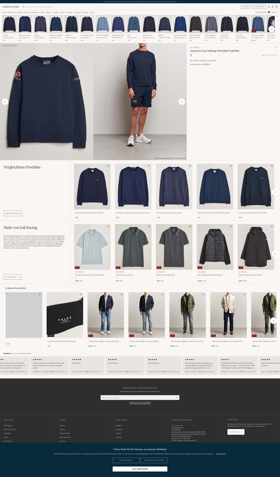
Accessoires (35, 12)
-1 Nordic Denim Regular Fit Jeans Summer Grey (186, 341)
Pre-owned (84, 12)
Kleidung (20, 12)
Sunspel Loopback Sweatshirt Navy (169, 213)
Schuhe (26, 12)
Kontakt (62, 429)
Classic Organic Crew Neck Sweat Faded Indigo (102, 37)
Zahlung (62, 441)
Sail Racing (194, 47)
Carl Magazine (261, 12)
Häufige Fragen (65, 433)
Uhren (42, 12)
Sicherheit (7, 433)
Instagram (119, 426)
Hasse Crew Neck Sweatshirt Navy (224, 37)
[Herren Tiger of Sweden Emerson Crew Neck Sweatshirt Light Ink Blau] (196, 24)
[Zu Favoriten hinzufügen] (107, 166)
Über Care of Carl (10, 429)
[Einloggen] (269, 6)
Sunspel (36, 35)
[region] (140, 365)
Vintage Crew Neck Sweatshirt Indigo (131, 37)
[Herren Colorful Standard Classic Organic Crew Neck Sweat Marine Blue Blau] (180, 24)
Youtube (118, 433)
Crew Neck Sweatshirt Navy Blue (8, 37)
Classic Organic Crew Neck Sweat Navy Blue (55, 37)
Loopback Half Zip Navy (164, 37)
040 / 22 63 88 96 (183, 438)
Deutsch (274, 12)
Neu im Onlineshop (9, 12)
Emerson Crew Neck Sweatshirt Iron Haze (210, 37)
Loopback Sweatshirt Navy (39, 37)
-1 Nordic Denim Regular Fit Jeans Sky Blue (144, 341)
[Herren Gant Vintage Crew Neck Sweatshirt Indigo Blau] (133, 24)
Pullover (14, 45)
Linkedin (118, 437)
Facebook (119, 429)
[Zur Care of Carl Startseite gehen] (11, 7)
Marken (62, 12)
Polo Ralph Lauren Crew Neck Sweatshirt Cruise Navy (132, 213)
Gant (128, 35)
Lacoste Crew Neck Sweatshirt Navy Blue (89, 213)
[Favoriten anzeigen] (272, 7)
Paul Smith (239, 35)
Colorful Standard (56, 35)
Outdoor (69, 12)
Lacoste (5, 35)
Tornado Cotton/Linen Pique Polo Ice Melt (89, 275)
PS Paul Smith (147, 35)
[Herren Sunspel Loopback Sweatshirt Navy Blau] (40, 24)
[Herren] (24, 315)
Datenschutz (8, 441)
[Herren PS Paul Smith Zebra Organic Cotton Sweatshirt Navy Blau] (149, 24)
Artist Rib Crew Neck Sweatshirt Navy (241, 37)
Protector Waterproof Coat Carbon (251, 275)
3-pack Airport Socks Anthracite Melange (61, 341)
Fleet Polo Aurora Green (124, 275)
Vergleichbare (22, 167)
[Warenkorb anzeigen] (276, 7)
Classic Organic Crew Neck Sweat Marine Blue (180, 37)
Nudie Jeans (224, 35)
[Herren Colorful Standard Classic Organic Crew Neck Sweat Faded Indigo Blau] (102, 24)
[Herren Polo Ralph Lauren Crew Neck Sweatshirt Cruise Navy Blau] (25, 24)
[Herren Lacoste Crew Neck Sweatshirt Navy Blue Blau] (9, 24)
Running (76, 12)
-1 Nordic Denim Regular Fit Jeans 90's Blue (103, 341)
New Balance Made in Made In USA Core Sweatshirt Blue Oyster (117, 37)
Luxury (91, 12)
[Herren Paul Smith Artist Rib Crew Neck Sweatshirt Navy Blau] (242, 24)
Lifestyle (56, 12)
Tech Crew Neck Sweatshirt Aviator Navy (86, 37)
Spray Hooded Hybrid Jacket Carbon (210, 275)
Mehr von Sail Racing (20, 227)
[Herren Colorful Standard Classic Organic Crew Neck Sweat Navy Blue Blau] (56, 24)
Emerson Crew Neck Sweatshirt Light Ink (194, 37)
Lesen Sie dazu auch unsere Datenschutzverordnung (140, 403)
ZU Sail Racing (11, 277)
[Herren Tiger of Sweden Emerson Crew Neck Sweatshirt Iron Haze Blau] (211, 24)
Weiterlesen (221, 454)
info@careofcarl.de (189, 440)
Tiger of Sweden (194, 35)
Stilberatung (259, 7)
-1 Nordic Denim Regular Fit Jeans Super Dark (227, 341)
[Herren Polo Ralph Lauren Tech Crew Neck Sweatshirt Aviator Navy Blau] (87, 24)
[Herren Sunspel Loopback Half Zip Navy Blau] (165, 24)
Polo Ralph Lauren (25, 35)
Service (245, 7)
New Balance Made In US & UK (118, 35)
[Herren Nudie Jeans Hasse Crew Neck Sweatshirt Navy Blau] (227, 24)
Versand (62, 426)
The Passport (8, 426)
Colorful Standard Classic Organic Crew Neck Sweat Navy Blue (213, 213)
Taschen (48, 12)
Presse (6, 437)
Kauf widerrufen (65, 437)
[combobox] (274, 12)
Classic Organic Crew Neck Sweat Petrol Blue (257, 37)
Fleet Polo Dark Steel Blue (166, 275)
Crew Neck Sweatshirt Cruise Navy (24, 37)
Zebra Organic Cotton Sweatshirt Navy (148, 37)
